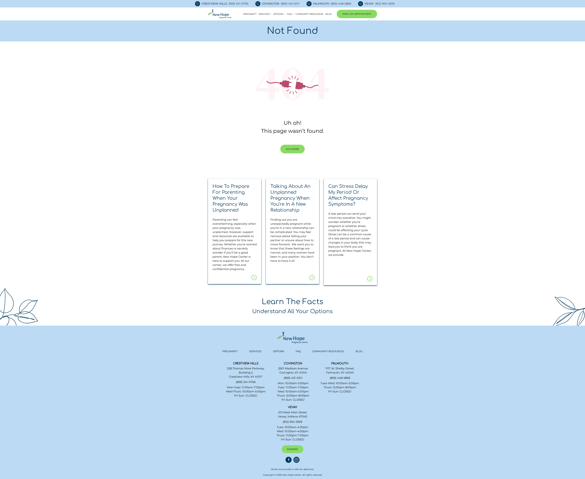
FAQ (289, 14)
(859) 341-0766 (238, 3)
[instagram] (296, 460)
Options (278, 14)
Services (264, 14)
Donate (292, 449)
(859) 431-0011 (290, 3)
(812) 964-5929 (385, 3)
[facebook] (288, 460)
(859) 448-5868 (341, 3)
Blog (329, 14)
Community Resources (309, 14)
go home (292, 149)
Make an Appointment (356, 14)
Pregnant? (250, 14)
